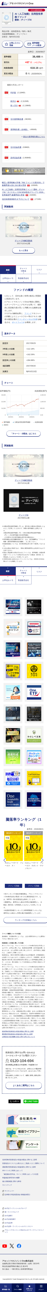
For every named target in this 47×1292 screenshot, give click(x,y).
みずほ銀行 (9, 1216)
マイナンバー (9, 1191)
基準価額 (7, 422)
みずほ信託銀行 (10, 1219)
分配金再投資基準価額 (22, 422)
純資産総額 (39, 422)
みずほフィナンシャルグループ (16, 1208)
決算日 (6, 425)
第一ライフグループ (12, 1212)
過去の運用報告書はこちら (34, 137)
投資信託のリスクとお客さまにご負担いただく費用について (23, 1163)
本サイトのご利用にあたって (12, 1170)
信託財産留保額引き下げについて (15, 199)
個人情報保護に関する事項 (11, 1181)
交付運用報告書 (16, 119)
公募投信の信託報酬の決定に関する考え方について (18, 1036)
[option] (14, 859)
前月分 (13, 101)
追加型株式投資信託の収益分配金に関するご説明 (18, 1031)
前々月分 (14, 105)
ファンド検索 (18, 1289)
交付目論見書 (15, 147)
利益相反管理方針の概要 (11, 1178)
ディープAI (23, 515)
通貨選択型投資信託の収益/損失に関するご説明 (17, 1034)
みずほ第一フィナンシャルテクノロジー (19, 1226)
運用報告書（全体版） (19, 129)
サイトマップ (7, 1185)
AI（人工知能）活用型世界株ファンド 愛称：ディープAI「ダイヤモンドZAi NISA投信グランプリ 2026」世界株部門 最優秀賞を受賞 (23, 192)
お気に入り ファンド (29, 1289)
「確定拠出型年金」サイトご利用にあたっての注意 (20, 1174)
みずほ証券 (9, 1223)
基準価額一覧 (6, 1289)
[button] (5, 860)
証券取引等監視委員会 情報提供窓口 (17, 1195)
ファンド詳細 (13, 886)
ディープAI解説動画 (23, 241)
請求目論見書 (15, 158)
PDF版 (13, 93)
